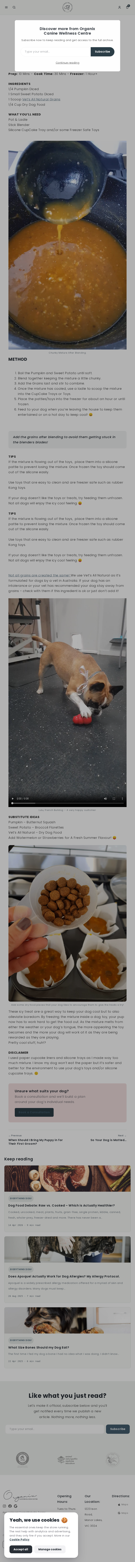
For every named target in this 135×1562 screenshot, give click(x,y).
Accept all (21, 1549)
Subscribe (102, 52)
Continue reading (67, 62)
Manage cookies (50, 1549)
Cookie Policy (19, 1539)
